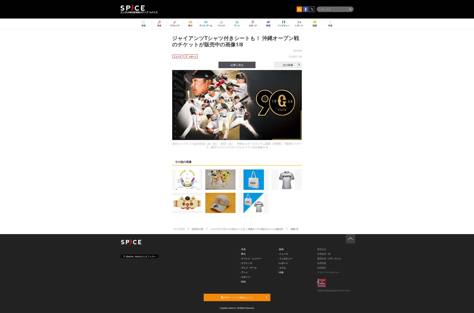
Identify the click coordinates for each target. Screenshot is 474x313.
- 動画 (281, 249)
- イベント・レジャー (250, 258)
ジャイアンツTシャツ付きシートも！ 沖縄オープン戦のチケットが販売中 (246, 228)
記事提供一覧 (324, 253)
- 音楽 (243, 249)
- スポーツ (245, 276)
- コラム (282, 267)
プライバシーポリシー (328, 272)
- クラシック (246, 262)
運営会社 (321, 249)
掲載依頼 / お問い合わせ (329, 258)
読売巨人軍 (197, 228)
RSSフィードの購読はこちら (238, 297)
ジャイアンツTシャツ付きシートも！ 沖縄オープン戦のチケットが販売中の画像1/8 (235, 41)
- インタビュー (285, 258)
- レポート (283, 262)
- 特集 (281, 272)
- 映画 (243, 281)
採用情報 (321, 262)
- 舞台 (243, 253)
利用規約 (321, 267)
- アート (244, 272)
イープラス (179, 228)
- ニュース (283, 253)
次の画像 (288, 65)
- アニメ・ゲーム (248, 267)
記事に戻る (237, 65)
